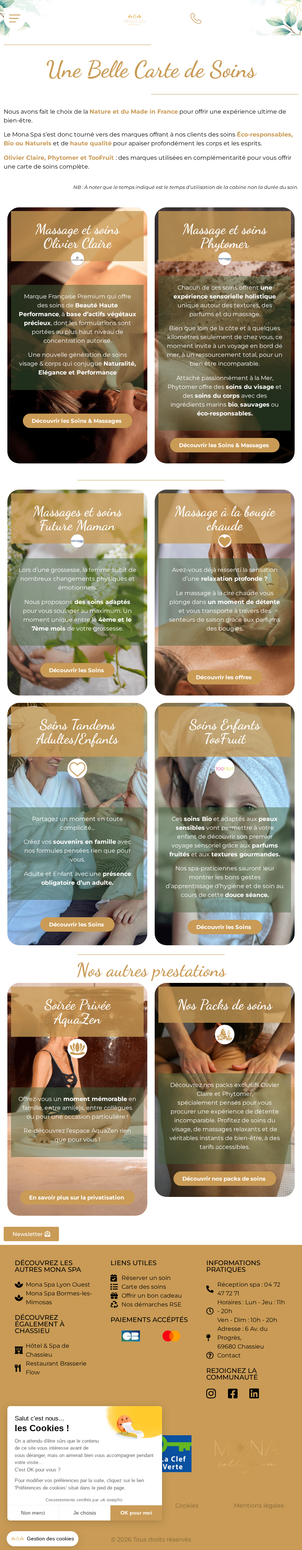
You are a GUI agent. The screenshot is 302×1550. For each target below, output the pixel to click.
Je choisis (84, 1513)
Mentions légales (259, 1505)
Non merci (33, 1513)
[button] (42, 1539)
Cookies (187, 1505)
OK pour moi (136, 1513)
